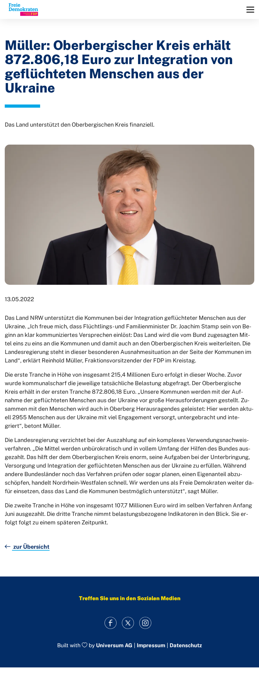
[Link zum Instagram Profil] (145, 623)
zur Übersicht (31, 546)
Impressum (151, 645)
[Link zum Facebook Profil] (111, 623)
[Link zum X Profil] (128, 623)
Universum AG (114, 645)
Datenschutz (186, 645)
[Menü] (250, 9)
